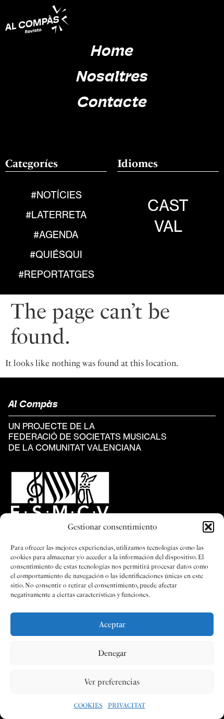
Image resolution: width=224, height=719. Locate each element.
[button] (208, 527)
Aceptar (112, 624)
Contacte (112, 103)
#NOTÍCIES (56, 195)
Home (112, 52)
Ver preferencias (112, 682)
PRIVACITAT (126, 705)
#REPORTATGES (56, 274)
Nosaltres (112, 77)
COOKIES (88, 705)
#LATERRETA (56, 214)
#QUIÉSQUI (56, 254)
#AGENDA (56, 234)
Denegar (112, 653)
